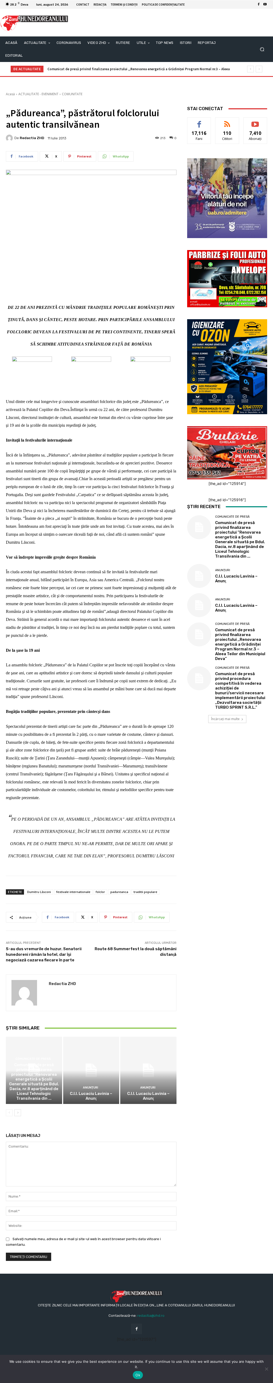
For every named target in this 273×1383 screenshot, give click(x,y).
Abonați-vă (255, 121)
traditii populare (145, 892)
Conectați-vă (227, 121)
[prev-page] (9, 1112)
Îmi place (199, 121)
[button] (262, 49)
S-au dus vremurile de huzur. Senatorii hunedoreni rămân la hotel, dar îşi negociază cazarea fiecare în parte (44, 954)
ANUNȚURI (90, 1087)
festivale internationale (73, 892)
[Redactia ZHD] (10, 138)
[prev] (250, 69)
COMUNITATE (72, 94)
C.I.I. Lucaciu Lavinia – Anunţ (91, 1096)
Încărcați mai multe (225, 719)
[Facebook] (258, 4)
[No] (266, 1369)
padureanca (119, 892)
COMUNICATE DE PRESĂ (33, 1058)
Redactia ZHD (32, 138)
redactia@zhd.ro (150, 1316)
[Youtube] (265, 4)
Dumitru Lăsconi (39, 892)
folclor (100, 892)
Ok (137, 1375)
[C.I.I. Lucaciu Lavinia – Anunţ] (91, 1070)
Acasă (10, 94)
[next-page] (17, 1112)
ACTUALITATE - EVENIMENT (38, 94)
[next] (259, 69)
